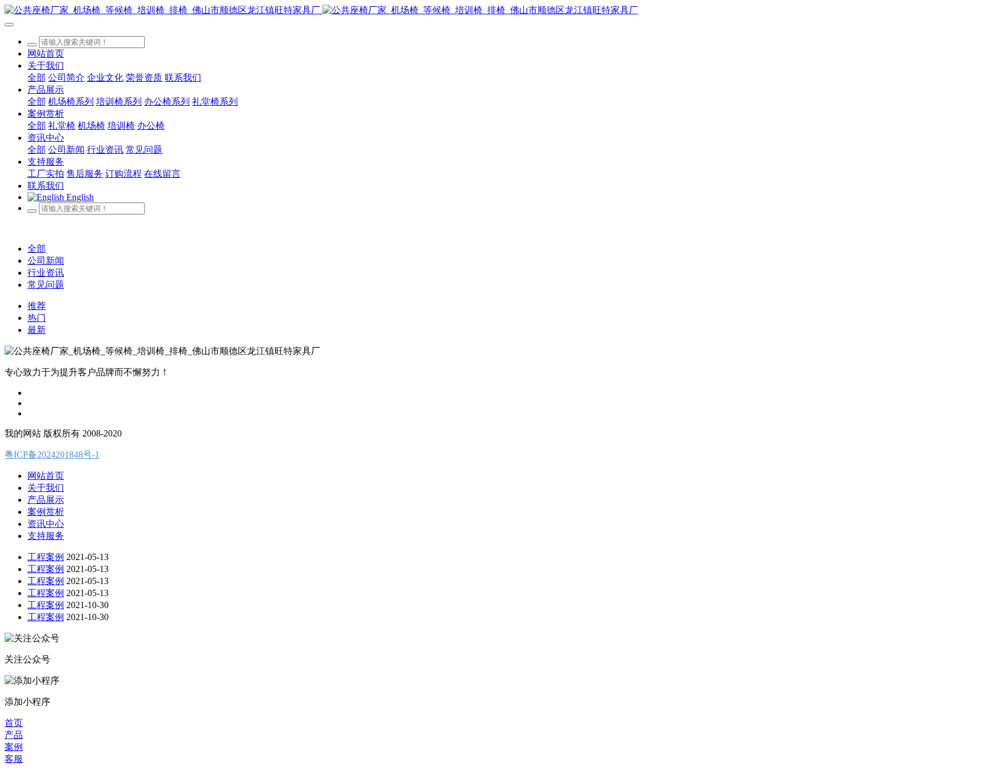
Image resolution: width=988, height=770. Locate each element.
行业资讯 (45, 272)
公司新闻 (45, 260)
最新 (36, 330)
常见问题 (45, 284)
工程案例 (45, 557)
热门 (36, 318)
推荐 (36, 306)
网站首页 (45, 53)
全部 (36, 77)
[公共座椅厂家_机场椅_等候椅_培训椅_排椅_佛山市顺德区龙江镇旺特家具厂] (494, 11)
